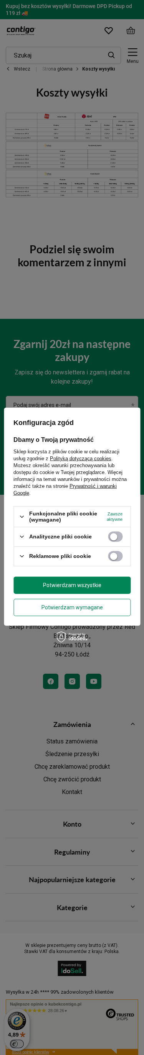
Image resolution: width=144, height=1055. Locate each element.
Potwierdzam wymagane (72, 607)
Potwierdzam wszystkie (72, 585)
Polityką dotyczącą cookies (80, 458)
